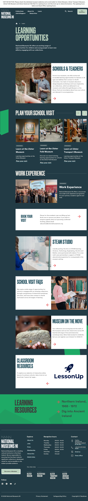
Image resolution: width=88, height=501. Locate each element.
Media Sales (31, 457)
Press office (78, 455)
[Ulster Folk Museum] (41, 474)
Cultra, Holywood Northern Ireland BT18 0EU (80, 442)
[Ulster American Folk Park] (65, 475)
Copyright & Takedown (79, 496)
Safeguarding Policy (59, 496)
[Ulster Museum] (29, 474)
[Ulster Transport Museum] (53, 475)
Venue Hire (30, 453)
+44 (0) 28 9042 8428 (80, 447)
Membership (31, 450)
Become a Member (10, 471)
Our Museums (82, 11)
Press (29, 447)
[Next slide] (84, 113)
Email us (77, 451)
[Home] (7, 13)
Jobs (28, 443)
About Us (30, 440)
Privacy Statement (42, 496)
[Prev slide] (78, 113)
